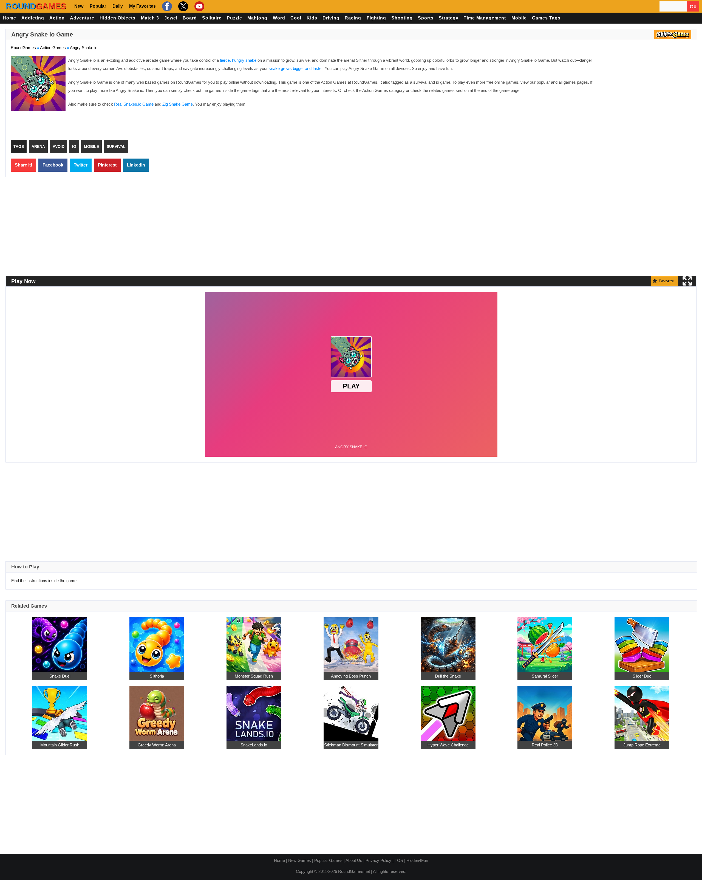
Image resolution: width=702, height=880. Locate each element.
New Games (299, 860)
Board (190, 18)
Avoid (58, 146)
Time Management (485, 18)
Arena (38, 146)
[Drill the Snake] (448, 641)
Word (279, 18)
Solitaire (212, 18)
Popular (98, 6)
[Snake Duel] (59, 641)
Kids (312, 18)
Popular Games (328, 860)
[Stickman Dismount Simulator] (351, 710)
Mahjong (257, 18)
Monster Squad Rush (254, 676)
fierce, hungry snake (238, 60)
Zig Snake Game (177, 104)
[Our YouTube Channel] (198, 6)
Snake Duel (59, 676)
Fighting (376, 18)
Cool (295, 18)
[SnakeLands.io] (254, 710)
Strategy (448, 18)
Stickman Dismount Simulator (351, 745)
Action (57, 18)
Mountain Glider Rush (59, 745)
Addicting (32, 18)
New (78, 6)
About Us (354, 860)
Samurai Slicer (545, 676)
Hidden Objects (117, 18)
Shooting (402, 18)
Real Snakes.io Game (134, 104)
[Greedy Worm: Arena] (156, 710)
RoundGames (23, 47)
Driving (330, 18)
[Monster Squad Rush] (254, 641)
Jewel (170, 18)
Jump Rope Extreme (642, 745)
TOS (399, 860)
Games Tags (546, 18)
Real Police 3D (545, 745)
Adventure (82, 18)
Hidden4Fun (417, 860)
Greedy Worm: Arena (157, 745)
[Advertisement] (646, 96)
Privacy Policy (378, 860)
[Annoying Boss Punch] (351, 641)
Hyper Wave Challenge (448, 745)
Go (693, 6)
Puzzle (234, 18)
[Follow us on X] (182, 6)
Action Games (53, 47)
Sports (426, 18)
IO (74, 146)
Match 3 (150, 18)
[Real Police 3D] (544, 710)
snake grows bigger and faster (295, 68)
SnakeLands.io (253, 745)
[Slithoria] (156, 641)
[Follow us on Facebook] (166, 6)
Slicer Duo (642, 676)
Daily (117, 6)
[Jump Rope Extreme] (642, 710)
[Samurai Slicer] (544, 641)
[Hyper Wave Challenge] (448, 710)
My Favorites (142, 6)
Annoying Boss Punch (351, 676)
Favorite (666, 281)
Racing (353, 18)
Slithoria (157, 676)
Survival (116, 146)
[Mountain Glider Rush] (59, 710)
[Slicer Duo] (642, 641)
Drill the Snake (448, 676)
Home (9, 18)
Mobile (519, 18)
